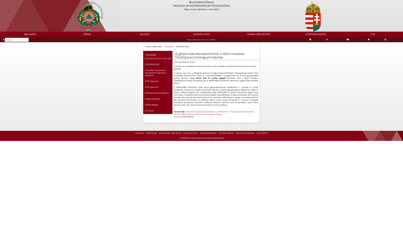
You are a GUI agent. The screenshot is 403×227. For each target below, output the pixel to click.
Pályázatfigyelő (152, 105)
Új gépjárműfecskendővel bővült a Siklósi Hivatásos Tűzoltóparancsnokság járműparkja (210, 55)
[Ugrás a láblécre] (6, 1)
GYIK (373, 34)
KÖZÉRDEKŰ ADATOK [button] (316, 34)
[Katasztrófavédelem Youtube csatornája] (348, 39)
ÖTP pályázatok (152, 81)
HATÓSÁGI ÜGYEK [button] (201, 34)
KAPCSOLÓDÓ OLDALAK (245, 133)
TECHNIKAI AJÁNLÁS (226, 133)
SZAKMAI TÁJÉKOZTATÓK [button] (258, 34)
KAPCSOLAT (140, 133)
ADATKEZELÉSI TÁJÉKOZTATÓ (170, 133)
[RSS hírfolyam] (385, 39)
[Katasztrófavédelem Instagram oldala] (327, 39)
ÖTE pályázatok (152, 87)
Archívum (150, 111)
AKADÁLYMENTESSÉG (208, 133)
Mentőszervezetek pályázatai (157, 93)
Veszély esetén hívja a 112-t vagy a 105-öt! (201, 40)
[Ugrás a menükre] (2, 1)
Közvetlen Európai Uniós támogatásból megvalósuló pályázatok (155, 73)
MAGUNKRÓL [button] (30, 34)
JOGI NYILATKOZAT (190, 133)
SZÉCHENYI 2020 (152, 64)
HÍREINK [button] (87, 34)
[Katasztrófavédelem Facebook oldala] (310, 39)
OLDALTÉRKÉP (262, 133)
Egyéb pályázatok (153, 99)
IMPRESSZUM (152, 133)
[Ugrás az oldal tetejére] (174, 53)
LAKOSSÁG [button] (144, 34)
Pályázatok (169, 46)
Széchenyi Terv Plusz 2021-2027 (158, 58)
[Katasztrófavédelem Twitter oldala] (369, 39)
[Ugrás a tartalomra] (4, 1)
